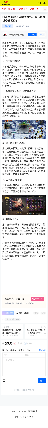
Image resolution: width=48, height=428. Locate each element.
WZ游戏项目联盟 (31, 411)
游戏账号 (23, 9)
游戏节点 (34, 9)
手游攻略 (8, 26)
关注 (33, 35)
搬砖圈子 (12, 9)
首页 (4, 9)
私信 (42, 35)
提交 (41, 381)
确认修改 (42, 350)
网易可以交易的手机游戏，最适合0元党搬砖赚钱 (11, 333)
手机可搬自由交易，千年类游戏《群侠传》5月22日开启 (36, 333)
